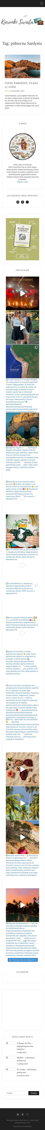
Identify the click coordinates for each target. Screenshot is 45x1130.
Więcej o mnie (22, 182)
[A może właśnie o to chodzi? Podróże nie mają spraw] (22, 395)
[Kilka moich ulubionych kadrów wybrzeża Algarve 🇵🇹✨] (22, 429)
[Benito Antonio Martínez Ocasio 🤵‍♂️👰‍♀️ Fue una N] (22, 633)
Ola (6, 91)
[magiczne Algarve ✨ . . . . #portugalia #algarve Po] (22, 463)
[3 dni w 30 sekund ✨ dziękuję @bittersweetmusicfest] (22, 293)
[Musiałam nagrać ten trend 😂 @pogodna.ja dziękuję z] (22, 905)
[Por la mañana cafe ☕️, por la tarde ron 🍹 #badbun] (22, 565)
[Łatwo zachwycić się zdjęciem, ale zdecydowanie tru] (22, 701)
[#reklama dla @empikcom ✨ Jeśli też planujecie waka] (22, 939)
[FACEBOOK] (22, 202)
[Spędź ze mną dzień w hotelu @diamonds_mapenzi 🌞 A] (22, 667)
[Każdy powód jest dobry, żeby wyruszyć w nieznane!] (22, 361)
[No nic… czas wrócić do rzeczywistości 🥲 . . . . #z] (22, 735)
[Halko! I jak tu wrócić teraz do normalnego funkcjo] (22, 531)
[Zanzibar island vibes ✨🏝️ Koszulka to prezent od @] (22, 871)
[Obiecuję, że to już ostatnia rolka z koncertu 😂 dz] (22, 497)
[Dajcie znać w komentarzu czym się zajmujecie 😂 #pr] (22, 837)
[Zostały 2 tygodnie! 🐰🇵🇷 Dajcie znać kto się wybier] (22, 803)
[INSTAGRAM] (17, 202)
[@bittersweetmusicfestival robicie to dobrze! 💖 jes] (22, 327)
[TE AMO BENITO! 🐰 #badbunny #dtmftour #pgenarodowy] (22, 599)
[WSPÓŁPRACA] (27, 202)
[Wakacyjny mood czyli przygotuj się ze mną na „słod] (22, 769)
